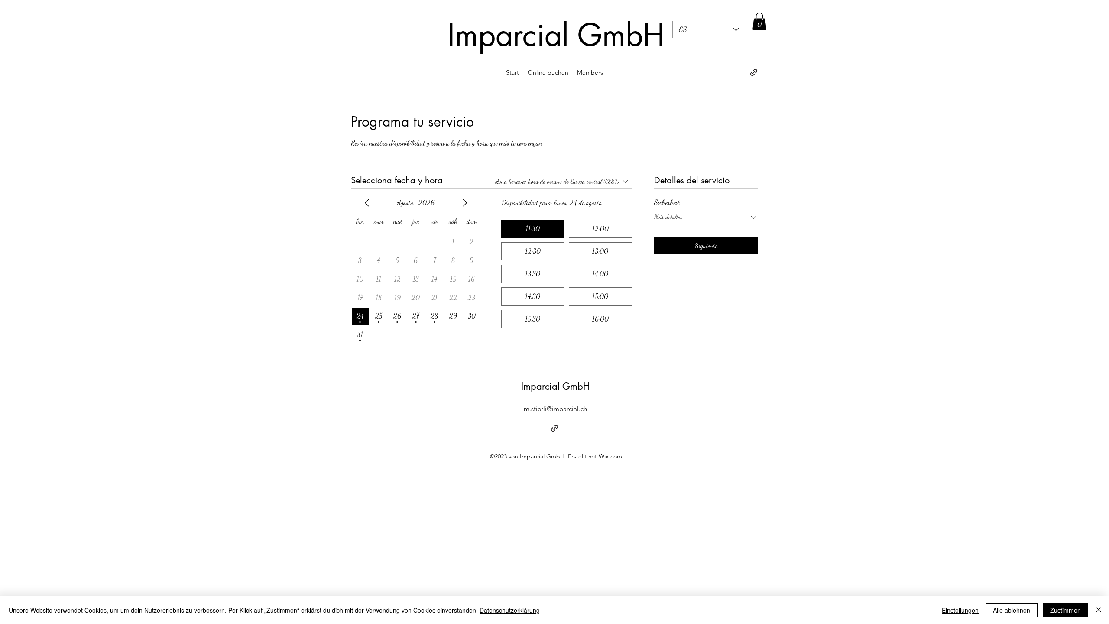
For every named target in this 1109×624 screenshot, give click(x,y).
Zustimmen (1065, 610)
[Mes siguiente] (465, 203)
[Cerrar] (1098, 610)
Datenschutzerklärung (510, 610)
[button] (759, 21)
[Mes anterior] (367, 203)
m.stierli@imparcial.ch (555, 409)
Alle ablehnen (1011, 610)
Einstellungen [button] (960, 610)
